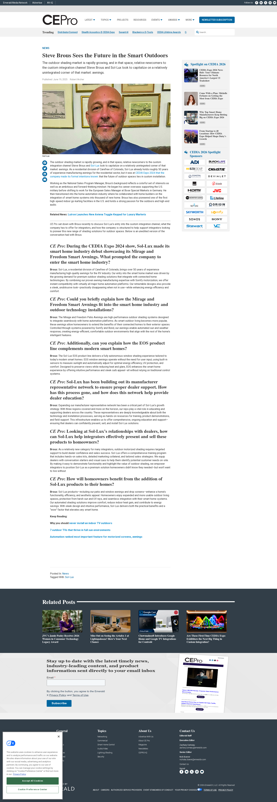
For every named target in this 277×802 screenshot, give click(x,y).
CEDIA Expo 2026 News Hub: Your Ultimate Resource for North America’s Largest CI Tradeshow (211, 75)
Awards (172, 20)
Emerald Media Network (15, 3)
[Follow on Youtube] (274, 2)
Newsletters (143, 749)
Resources (140, 20)
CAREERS (105, 790)
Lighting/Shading (104, 753)
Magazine (142, 745)
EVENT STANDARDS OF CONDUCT (158, 790)
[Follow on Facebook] (256, 2)
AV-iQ (50, 3)
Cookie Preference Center (32, 789)
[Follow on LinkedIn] (261, 2)
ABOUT (96, 790)
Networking (102, 737)
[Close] (58, 736)
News (45, 48)
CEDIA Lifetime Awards (169, 32)
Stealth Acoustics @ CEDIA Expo (98, 32)
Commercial (102, 741)
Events (155, 20)
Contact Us (184, 764)
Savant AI (123, 32)
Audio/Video (102, 749)
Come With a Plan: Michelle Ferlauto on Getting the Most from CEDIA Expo (213, 95)
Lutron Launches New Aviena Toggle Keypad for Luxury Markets (107, 214)
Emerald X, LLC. (211, 785)
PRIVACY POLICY (225, 790)
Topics (105, 20)
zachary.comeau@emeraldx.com (193, 748)
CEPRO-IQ (142, 753)
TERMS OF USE (210, 790)
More (189, 20)
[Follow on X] (265, 2)
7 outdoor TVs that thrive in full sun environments (80, 530)
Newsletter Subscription (217, 20)
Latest (88, 20)
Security (100, 757)
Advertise (37, 3)
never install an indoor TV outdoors (90, 523)
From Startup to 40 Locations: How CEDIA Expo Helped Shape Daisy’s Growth (212, 135)
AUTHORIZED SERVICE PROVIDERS (126, 790)
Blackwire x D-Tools (142, 32)
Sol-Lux (95, 165)
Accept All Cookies (32, 781)
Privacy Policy (19, 774)
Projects (122, 20)
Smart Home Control (106, 745)
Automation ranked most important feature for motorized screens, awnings (96, 536)
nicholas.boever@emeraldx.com (193, 759)
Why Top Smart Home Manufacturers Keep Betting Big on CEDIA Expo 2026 (213, 114)
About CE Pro (144, 741)
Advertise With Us (145, 737)
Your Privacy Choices (186, 790)
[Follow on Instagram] (270, 2)
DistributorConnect (68, 32)
